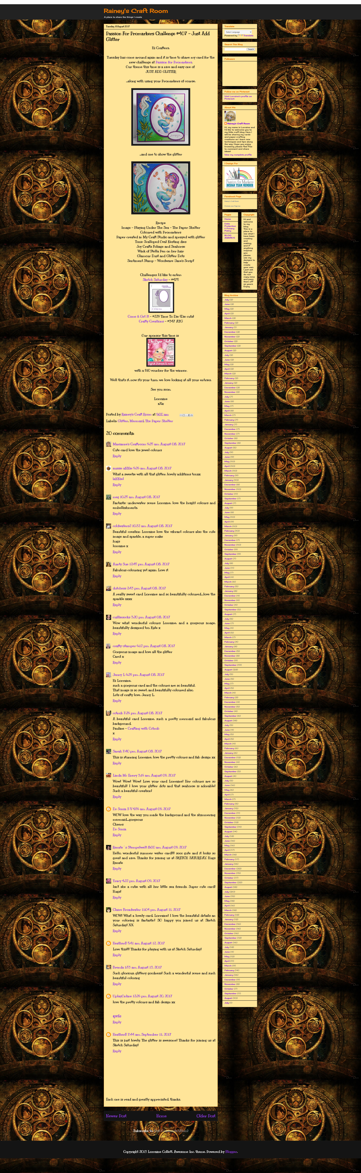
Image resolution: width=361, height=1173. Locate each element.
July (226, 299)
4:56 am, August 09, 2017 (152, 809)
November (229, 336)
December (230, 332)
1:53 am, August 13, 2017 (143, 967)
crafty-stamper (124, 646)
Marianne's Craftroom (129, 444)
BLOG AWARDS (229, 236)
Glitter (123, 421)
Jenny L (119, 674)
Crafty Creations (151, 321)
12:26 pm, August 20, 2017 (152, 996)
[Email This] (181, 415)
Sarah (117, 751)
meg (116, 497)
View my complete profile (238, 154)
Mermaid (137, 421)
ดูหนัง (117, 1016)
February (229, 323)
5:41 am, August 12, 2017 (146, 943)
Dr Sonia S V (122, 809)
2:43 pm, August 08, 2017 (146, 588)
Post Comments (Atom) (171, 1131)
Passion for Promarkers (174, 62)
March (228, 318)
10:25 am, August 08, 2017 (140, 497)
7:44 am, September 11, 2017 (149, 1034)
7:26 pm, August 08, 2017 (143, 713)
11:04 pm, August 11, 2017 (161, 909)
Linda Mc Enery (125, 775)
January (228, 327)
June (227, 304)
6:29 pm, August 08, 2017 (145, 674)
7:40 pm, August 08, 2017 (142, 751)
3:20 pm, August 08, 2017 (150, 617)
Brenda (118, 967)
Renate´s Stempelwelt (130, 847)
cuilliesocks (121, 617)
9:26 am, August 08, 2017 (152, 468)
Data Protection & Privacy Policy (230, 227)
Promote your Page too (232, 206)
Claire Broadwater (127, 909)
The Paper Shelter (159, 421)
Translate (248, 35)
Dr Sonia (119, 829)
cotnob (118, 713)
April (227, 313)
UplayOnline (122, 996)
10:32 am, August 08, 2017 (152, 526)
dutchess (119, 588)
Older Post (206, 1115)
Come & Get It (138, 316)
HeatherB (120, 943)
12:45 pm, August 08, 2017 (149, 564)
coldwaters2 (122, 526)
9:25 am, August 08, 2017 (166, 444)
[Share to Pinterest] (191, 415)
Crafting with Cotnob (143, 728)
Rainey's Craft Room (136, 10)
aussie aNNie (122, 468)
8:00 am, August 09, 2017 (167, 847)
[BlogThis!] (183, 415)
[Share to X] (186, 415)
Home (161, 1115)
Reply (117, 456)
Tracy (117, 881)
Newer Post (116, 1115)
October (228, 341)
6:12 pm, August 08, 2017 (156, 646)
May (226, 309)
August (228, 350)
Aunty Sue (120, 564)
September (230, 346)
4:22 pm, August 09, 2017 (141, 881)
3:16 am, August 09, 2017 (157, 775)
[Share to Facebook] (189, 415)
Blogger (231, 1151)
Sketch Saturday (155, 279)
